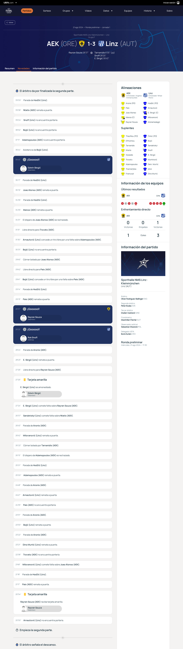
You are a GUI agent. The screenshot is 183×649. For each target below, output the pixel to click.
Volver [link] (11, 22)
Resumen (10, 68)
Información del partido (45, 68)
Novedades (24, 68)
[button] (68, 10)
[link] (27, 10)
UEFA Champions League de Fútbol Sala (8, 10)
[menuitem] (29, 10)
